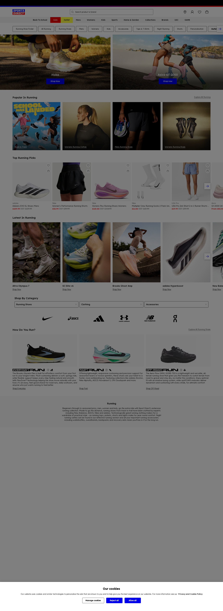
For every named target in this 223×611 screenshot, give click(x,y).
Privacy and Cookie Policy (190, 594)
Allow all (133, 600)
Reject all (114, 600)
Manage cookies (93, 600)
